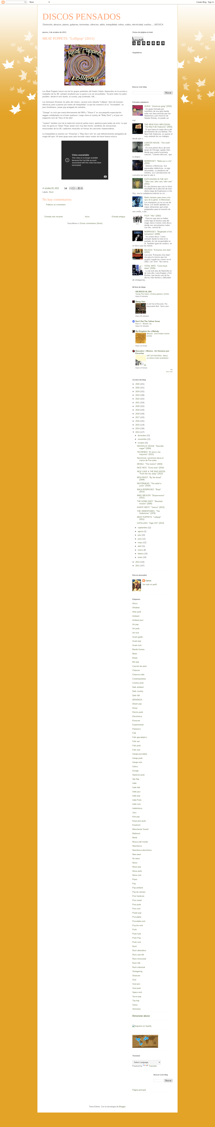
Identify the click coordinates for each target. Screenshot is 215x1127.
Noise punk (137, 871)
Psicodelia (136, 917)
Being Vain (140, 301)
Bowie (134, 658)
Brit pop (135, 662)
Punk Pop (136, 938)
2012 (137, 562)
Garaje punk (137, 758)
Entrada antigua (118, 217)
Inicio (87, 217)
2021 (137, 402)
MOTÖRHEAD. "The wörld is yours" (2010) (149, 484)
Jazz (134, 812)
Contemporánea (139, 679)
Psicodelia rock (138, 921)
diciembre (142, 435)
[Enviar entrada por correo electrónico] (65, 188)
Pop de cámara (138, 892)
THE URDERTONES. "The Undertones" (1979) (148, 512)
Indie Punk (136, 800)
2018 (137, 414)
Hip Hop (135, 779)
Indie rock (136, 804)
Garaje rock (137, 762)
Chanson (136, 670)
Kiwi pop (136, 817)
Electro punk (137, 712)
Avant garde (137, 637)
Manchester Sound (140, 829)
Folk (134, 733)
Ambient (135, 616)
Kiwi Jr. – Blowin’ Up (143, 324)
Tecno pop (136, 996)
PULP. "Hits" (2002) (152, 216)
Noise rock (136, 875)
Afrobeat (136, 607)
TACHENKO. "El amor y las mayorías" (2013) (149, 453)
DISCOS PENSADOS (81, 16)
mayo (140, 542)
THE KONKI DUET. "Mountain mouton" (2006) (150, 502)
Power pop (136, 913)
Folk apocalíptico (139, 737)
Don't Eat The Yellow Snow (147, 321)
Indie (134, 783)
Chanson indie (138, 674)
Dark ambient (138, 687)
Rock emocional (139, 959)
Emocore (136, 721)
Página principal (139, 1090)
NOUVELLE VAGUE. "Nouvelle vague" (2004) (150, 447)
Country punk (138, 683)
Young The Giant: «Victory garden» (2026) (152, 294)
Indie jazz (136, 792)
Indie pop (136, 796)
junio (140, 539)
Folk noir (136, 741)
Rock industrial (138, 967)
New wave (136, 854)
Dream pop (137, 704)
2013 (137, 432)
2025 (137, 388)
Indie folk (136, 787)
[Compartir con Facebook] (79, 188)
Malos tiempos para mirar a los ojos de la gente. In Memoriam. (157, 198)
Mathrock (136, 833)
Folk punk (136, 746)
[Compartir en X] (76, 188)
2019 (137, 410)
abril (140, 546)
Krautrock (136, 825)
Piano (134, 879)
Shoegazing (137, 971)
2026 (137, 384)
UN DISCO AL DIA (143, 292)
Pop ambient (137, 888)
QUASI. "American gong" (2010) (158, 106)
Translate (153, 1066)
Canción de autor (139, 666)
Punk (134, 929)
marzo (141, 550)
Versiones (136, 1009)
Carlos (148, 581)
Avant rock (137, 645)
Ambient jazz (137, 620)
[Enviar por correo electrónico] (70, 188)
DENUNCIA (137, 700)
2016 (137, 421)
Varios (135, 1005)
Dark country (137, 691)
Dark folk (136, 695)
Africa (134, 603)
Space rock (137, 992)
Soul (134, 980)
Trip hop (135, 1001)
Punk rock (136, 942)
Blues (134, 654)
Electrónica (137, 716)
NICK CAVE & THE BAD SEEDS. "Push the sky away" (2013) (151, 472)
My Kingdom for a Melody (147, 331)
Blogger (122, 1107)
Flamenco (136, 729)
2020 (137, 406)
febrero (141, 554)
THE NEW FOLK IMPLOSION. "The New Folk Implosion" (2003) (158, 125)
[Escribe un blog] (73, 188)
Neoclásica (137, 846)
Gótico (135, 766)
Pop (134, 884)
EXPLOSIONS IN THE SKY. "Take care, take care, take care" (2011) (158, 181)
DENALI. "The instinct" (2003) (149, 464)
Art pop (135, 624)
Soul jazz (136, 984)
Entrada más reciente (54, 217)
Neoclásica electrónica (142, 850)
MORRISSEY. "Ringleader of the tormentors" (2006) (158, 233)
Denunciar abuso (141, 1016)
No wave (136, 858)
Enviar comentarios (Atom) (91, 223)
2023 (137, 395)
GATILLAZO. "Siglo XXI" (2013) (150, 523)
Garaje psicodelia (139, 754)
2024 (137, 391)
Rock (51, 192)
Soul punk (136, 988)
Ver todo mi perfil (149, 584)
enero (140, 557)
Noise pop (136, 867)
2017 (137, 417)
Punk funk (136, 934)
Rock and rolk (138, 955)
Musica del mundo (140, 842)
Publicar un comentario (56, 205)
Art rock (135, 633)
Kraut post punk (139, 821)
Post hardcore (138, 896)
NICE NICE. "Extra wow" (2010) (150, 468)
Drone (134, 708)
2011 (137, 566)
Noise (134, 863)
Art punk (136, 628)
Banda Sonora (138, 649)
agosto (141, 531)
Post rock (136, 909)
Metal (134, 837)
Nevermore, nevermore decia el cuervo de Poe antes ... (150, 459)
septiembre (143, 528)
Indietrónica (137, 808)
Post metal (137, 900)
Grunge (135, 771)
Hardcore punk (138, 775)
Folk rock (136, 750)
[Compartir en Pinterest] (81, 188)
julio (140, 535)
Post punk (136, 904)
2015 (137, 425)
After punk (136, 612)
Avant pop (136, 641)
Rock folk (136, 963)
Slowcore (136, 976)
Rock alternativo (139, 950)
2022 (137, 399)
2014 (137, 428)
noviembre (142, 439)
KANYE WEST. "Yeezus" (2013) (150, 507)
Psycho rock (137, 925)
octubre (141, 443)
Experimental (137, 725)
